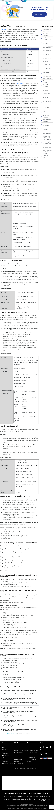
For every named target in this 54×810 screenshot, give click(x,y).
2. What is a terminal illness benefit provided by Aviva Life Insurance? (19, 694)
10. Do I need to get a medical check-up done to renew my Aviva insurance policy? (19, 730)
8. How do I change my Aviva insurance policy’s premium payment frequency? (20, 721)
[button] (19, 690)
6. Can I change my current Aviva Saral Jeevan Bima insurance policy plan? (18, 712)
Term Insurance (20, 83)
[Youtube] (47, 747)
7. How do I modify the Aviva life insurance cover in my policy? (19, 716)
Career (4, 782)
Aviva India (3, 29)
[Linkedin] (50, 747)
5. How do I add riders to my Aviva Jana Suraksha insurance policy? (17, 707)
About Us (5, 777)
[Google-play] (40, 749)
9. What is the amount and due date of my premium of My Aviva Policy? (19, 725)
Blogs (4, 788)
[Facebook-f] (44, 747)
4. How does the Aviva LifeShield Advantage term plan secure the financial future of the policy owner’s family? (20, 703)
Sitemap (5, 785)
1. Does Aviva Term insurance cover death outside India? (20, 690)
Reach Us (5, 779)
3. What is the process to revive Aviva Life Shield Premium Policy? (17, 699)
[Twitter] (40, 747)
